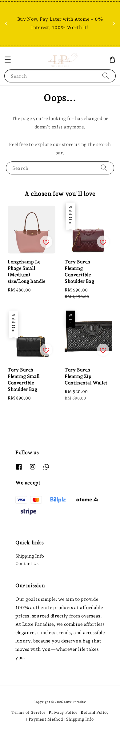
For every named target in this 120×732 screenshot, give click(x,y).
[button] (7, 59)
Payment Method (46, 719)
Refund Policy (95, 712)
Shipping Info (29, 556)
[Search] (105, 76)
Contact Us (27, 563)
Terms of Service (28, 712)
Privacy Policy (63, 712)
